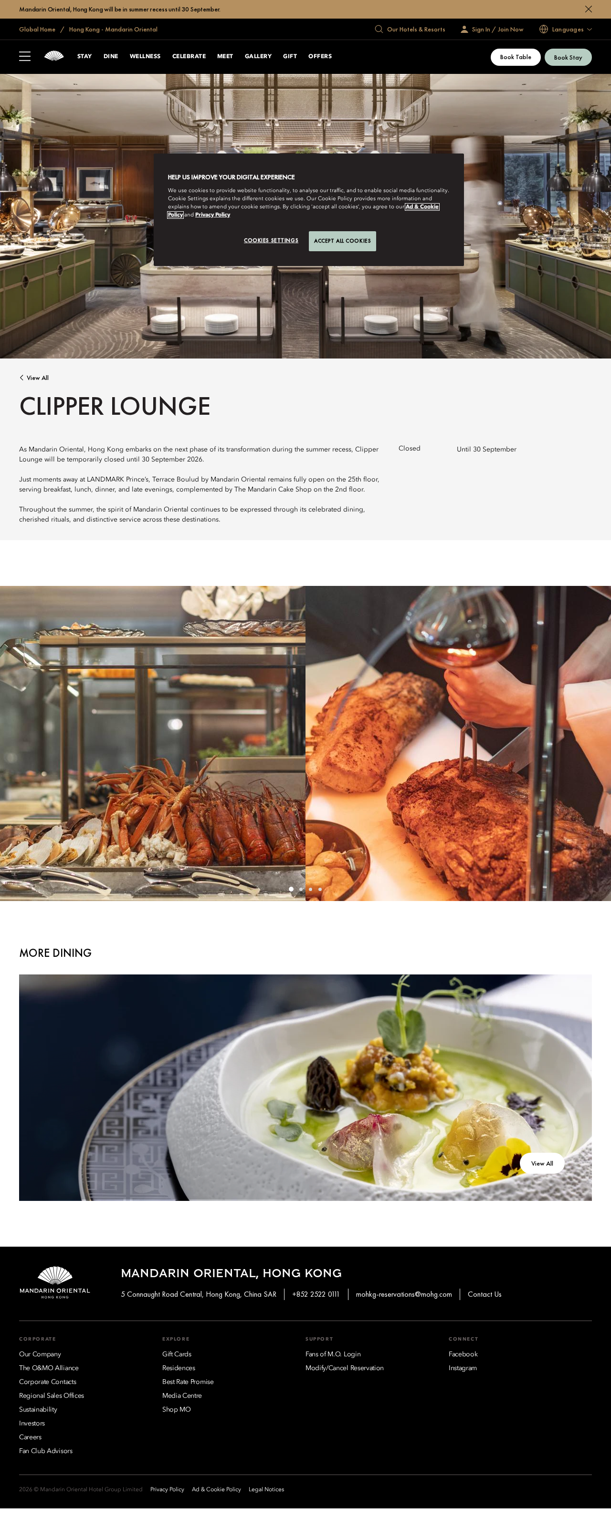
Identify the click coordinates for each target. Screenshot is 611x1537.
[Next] (592, 744)
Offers (320, 57)
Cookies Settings (271, 240)
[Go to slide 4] (320, 889)
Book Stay (568, 57)
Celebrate (189, 57)
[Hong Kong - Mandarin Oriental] (54, 57)
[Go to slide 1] (291, 889)
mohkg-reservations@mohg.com (404, 1294)
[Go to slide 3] (310, 889)
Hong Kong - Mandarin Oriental (113, 29)
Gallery (258, 57)
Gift (290, 57)
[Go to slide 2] (301, 889)
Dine (111, 57)
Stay (84, 57)
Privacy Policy (212, 215)
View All (38, 378)
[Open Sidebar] (25, 57)
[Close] (588, 9)
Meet (225, 57)
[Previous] (19, 744)
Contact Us (485, 1294)
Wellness (145, 57)
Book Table (515, 56)
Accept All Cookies (342, 240)
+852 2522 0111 (316, 1294)
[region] (309, 210)
